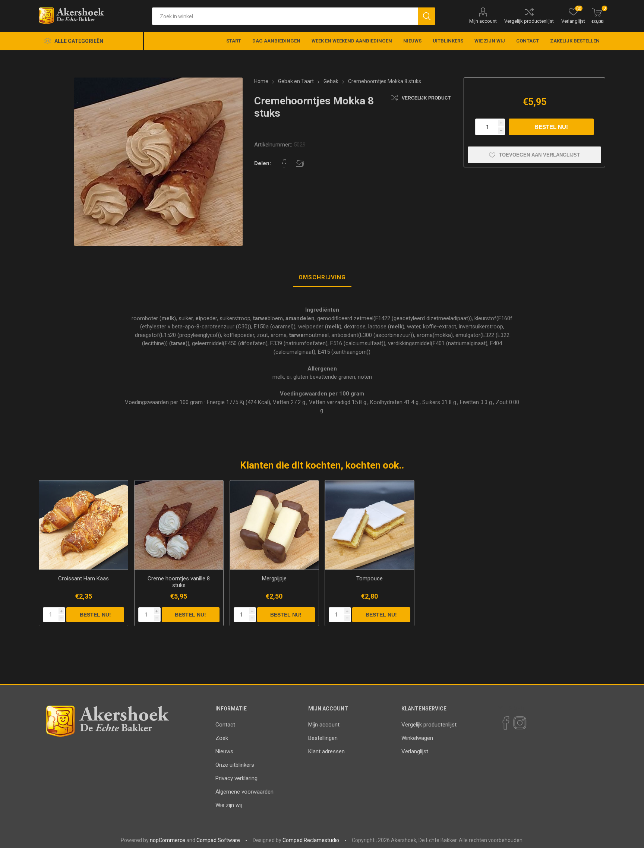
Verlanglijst (414, 751)
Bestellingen (323, 738)
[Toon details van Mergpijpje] (274, 525)
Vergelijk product (426, 98)
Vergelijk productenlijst (529, 21)
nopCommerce (167, 840)
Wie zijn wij (228, 805)
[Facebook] (505, 723)
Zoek (221, 738)
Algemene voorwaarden (244, 791)
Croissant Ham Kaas (83, 578)
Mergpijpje (274, 578)
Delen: (262, 163)
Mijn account (483, 21)
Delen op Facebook (284, 163)
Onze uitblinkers (234, 765)
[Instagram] (519, 723)
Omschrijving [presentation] (322, 277)
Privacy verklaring (236, 778)
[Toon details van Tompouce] (369, 525)
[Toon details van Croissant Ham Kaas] (83, 525)
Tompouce (369, 578)
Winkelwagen (417, 738)
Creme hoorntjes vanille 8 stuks (179, 582)
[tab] (322, 277)
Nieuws (224, 751)
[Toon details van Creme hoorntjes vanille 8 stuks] (179, 525)
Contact (225, 724)
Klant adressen (326, 751)
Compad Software (218, 840)
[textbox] (285, 16)
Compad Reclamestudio (310, 840)
